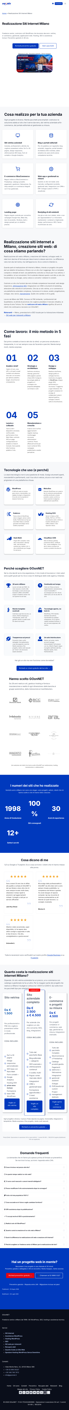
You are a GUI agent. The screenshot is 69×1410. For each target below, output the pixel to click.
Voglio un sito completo (34, 1106)
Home (4, 13)
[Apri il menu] (65, 3)
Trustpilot (34, 958)
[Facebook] (27, 1392)
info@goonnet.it (11, 1375)
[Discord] (34, 1392)
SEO (6, 1341)
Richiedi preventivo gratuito (25, 46)
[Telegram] (20, 1392)
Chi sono (16, 1386)
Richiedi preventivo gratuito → (20, 1275)
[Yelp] (41, 1392)
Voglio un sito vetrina (12, 1104)
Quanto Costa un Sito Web (15, 1350)
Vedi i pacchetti (48, 46)
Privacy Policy (35, 1389)
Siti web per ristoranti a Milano (18, 315)
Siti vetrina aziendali (13, 143)
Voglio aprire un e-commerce (57, 1104)
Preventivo (59, 3)
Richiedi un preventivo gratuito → (34, 1127)
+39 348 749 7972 (12, 1372)
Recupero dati (43, 1386)
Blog (60, 1386)
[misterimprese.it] (48, 1392)
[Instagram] (31, 1392)
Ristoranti (53, 1386)
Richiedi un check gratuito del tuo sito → (34, 668)
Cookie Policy (47, 1389)
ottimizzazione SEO (20, 286)
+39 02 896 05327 (12, 1370)
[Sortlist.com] (45, 1392)
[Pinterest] (38, 1392)
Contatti (24, 1386)
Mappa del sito (22, 1389)
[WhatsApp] (24, 1392)
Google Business (54, 955)
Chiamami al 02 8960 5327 (49, 1275)
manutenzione (25, 294)
